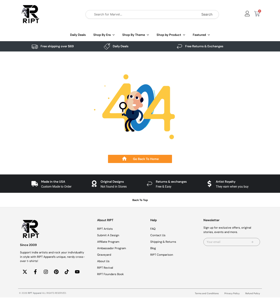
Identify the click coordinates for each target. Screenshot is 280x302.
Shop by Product (169, 35)
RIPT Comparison (161, 255)
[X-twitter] (25, 272)
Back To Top (140, 200)
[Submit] (252, 242)
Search (207, 14)
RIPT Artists (105, 229)
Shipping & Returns (163, 242)
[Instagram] (45, 272)
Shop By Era (102, 35)
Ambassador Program (111, 248)
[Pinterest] (56, 272)
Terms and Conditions (207, 293)
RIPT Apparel (35, 293)
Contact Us (158, 235)
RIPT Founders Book (110, 274)
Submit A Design (108, 235)
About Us (103, 261)
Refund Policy (252, 293)
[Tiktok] (66, 272)
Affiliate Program (108, 242)
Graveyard (104, 255)
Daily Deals (78, 35)
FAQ (153, 229)
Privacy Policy (232, 293)
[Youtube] (77, 272)
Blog (153, 248)
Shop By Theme (133, 35)
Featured (199, 35)
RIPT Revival (105, 268)
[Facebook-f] (35, 272)
